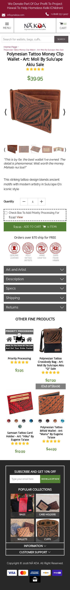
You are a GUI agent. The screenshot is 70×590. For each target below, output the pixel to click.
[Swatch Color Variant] (9, 421)
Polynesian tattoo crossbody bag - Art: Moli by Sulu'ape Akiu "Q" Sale (50, 363)
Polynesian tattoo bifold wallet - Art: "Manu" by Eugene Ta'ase (51, 432)
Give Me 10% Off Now (50, 479)
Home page (10, 47)
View (20, 217)
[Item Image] (19, 340)
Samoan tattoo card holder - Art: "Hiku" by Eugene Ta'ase (20, 436)
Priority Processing (19, 358)
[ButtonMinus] (24, 201)
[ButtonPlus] (42, 201)
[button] (35, 69)
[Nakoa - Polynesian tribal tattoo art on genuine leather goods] (35, 25)
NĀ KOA (34, 563)
